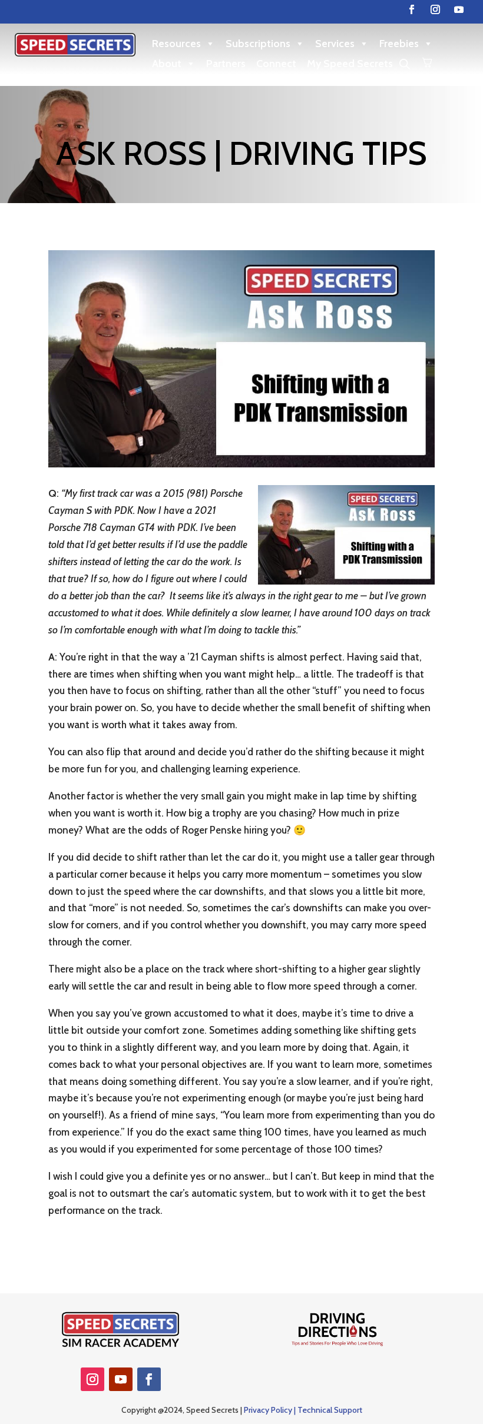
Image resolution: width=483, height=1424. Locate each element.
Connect (276, 63)
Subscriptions (258, 43)
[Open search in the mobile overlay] (405, 64)
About (166, 63)
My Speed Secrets (350, 63)
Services (335, 43)
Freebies (399, 43)
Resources (176, 43)
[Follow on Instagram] (435, 9)
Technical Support (329, 1410)
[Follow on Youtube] (458, 9)
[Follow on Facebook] (411, 9)
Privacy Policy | (270, 1410)
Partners (226, 63)
